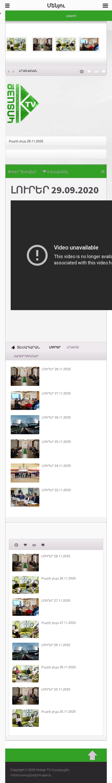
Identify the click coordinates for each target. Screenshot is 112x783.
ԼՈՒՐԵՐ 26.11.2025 (56, 417)
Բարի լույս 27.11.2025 (58, 622)
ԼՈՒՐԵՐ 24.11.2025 (56, 465)
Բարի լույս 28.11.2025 (26, 141)
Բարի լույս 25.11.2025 (58, 711)
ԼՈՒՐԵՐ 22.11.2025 (56, 490)
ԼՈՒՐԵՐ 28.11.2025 (56, 369)
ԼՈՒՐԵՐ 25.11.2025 (56, 441)
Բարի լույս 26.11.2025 (58, 667)
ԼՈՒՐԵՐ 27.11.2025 (56, 393)
